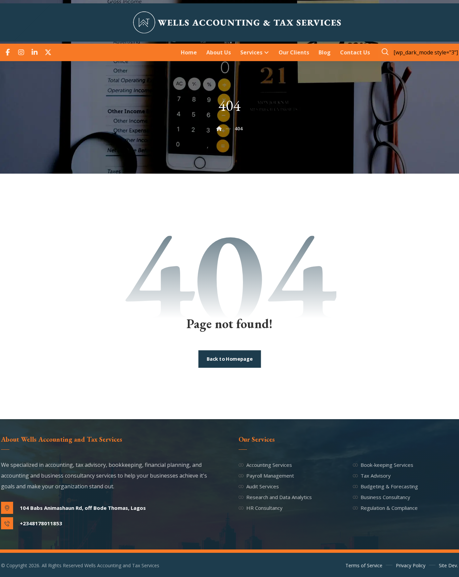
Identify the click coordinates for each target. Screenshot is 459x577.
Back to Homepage (229, 359)
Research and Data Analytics (279, 497)
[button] (7, 52)
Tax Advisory (376, 475)
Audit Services (262, 486)
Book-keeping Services (387, 464)
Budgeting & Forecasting (389, 486)
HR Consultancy (264, 507)
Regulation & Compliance (389, 507)
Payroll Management (270, 475)
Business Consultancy (385, 497)
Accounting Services (269, 464)
